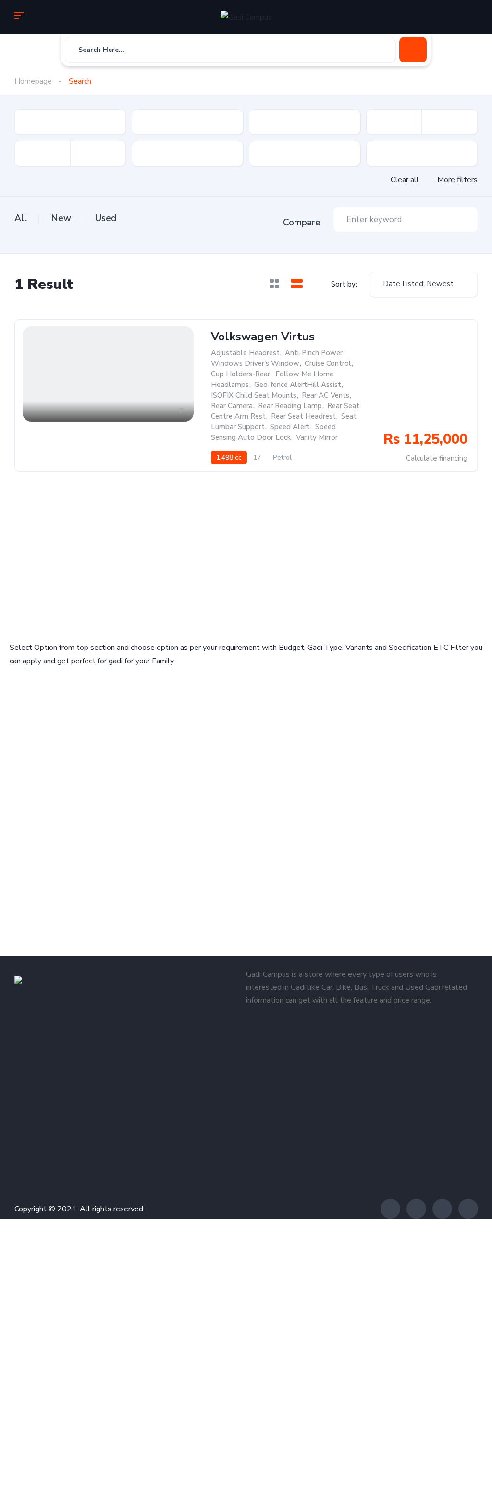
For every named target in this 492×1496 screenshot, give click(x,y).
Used (105, 218)
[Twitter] (416, 1209)
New (61, 218)
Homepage (33, 81)
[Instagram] (442, 1209)
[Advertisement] (125, 554)
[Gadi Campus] (246, 17)
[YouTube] (468, 1209)
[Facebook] (390, 1209)
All (20, 218)
